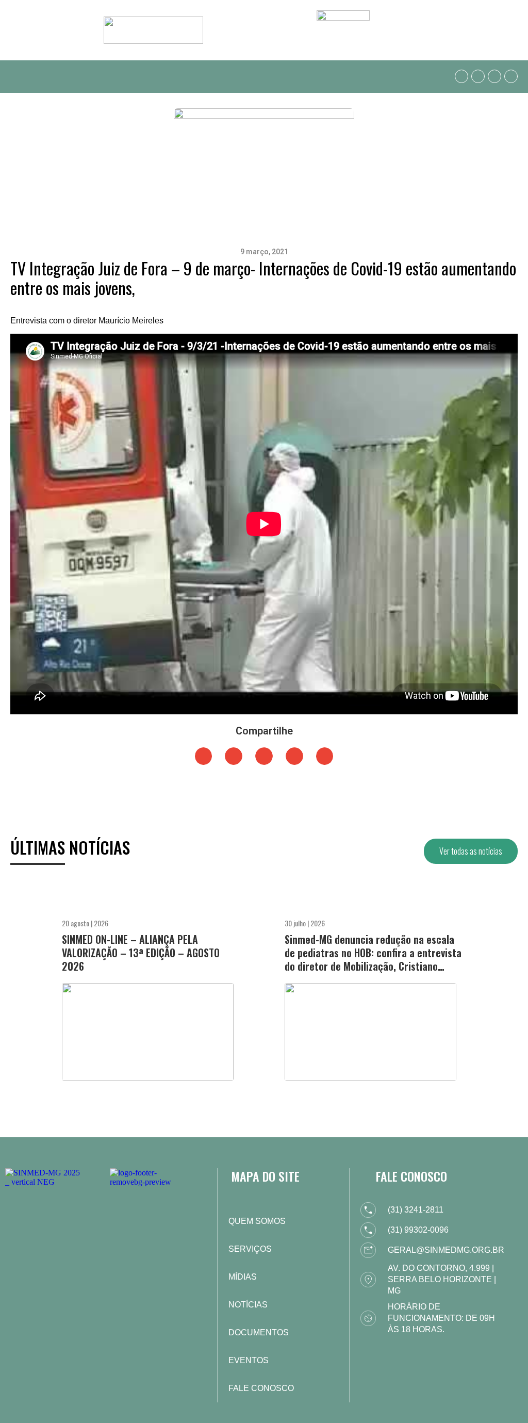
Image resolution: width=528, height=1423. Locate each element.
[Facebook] (478, 76)
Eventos (248, 1360)
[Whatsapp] (461, 76)
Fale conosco (261, 1388)
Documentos (258, 1332)
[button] (17, 76)
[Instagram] (494, 76)
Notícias (248, 1304)
